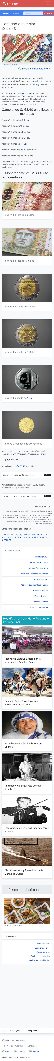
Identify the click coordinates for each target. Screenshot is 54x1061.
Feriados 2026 (43, 944)
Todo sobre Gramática (39, 562)
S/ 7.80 (35, 537)
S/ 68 (15, 454)
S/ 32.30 (14, 534)
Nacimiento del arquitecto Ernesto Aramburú (22, 787)
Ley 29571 (31, 521)
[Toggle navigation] (48, 3)
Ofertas (44, 454)
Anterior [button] (6, 64)
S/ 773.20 (44, 537)
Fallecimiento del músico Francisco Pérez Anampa (26, 830)
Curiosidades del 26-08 (39, 960)
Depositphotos (31, 1030)
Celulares (49, 13)
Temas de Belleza (41, 602)
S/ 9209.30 (37, 534)
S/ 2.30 (26, 537)
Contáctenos (33, 1046)
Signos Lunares (43, 952)
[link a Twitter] (6, 1051)
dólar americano (17, 93)
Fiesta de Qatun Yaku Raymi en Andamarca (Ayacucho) (21, 703)
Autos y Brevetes (41, 579)
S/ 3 (3, 537)
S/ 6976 (18, 537)
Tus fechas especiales (40, 956)
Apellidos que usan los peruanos (35, 585)
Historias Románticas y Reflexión (34, 573)
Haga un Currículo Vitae (38, 568)
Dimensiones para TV (39, 607)
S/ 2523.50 (6, 540)
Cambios (6, 13)
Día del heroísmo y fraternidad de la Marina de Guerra (23, 872)
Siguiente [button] (15, 64)
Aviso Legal (21, 1040)
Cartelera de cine (42, 948)
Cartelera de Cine (41, 590)
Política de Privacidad (13, 1046)
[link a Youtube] (34, 1051)
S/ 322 (10, 537)
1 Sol (24, 144)
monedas (33, 84)
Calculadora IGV (41, 557)
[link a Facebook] (19, 1051)
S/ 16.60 (5, 534)
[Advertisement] (27, 993)
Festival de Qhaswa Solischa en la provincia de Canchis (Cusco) (22, 660)
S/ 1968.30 (25, 534)
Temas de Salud (41, 596)
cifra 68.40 (20, 466)
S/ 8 (45, 534)
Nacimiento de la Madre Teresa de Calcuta (23, 745)
